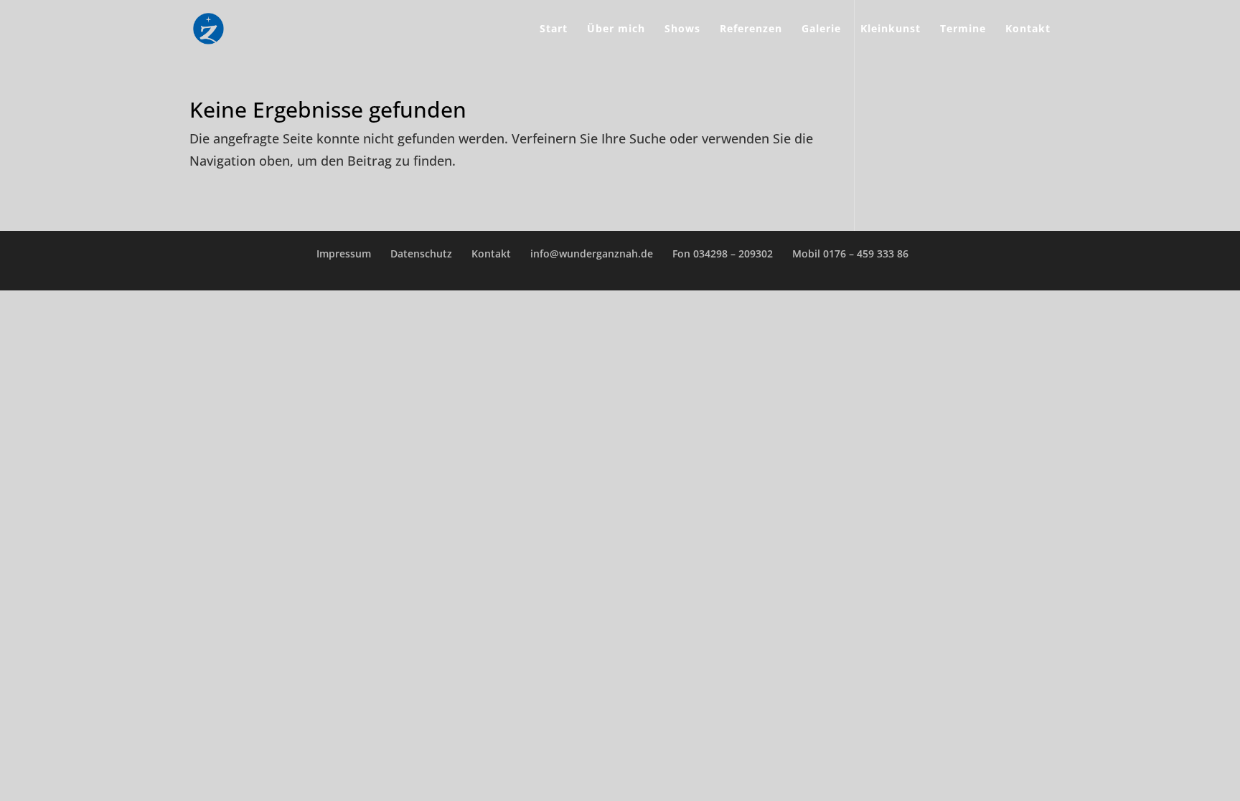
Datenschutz (421, 253)
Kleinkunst (890, 29)
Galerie (821, 29)
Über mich (616, 29)
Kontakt (1028, 29)
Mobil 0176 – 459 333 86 (850, 253)
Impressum (343, 253)
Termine (963, 29)
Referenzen (751, 29)
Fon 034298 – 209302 (722, 253)
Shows (682, 29)
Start (554, 29)
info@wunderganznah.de (591, 253)
